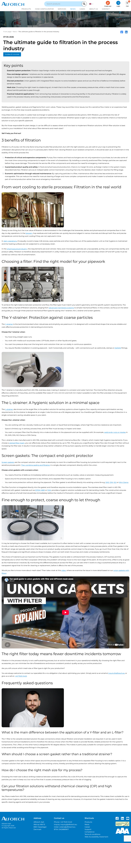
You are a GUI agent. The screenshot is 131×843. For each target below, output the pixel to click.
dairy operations (10, 241)
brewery (29, 233)
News (73, 9)
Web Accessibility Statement (96, 837)
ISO (115, 482)
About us (93, 9)
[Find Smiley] (122, 824)
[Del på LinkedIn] (126, 32)
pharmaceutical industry (17, 249)
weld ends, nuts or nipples (115, 432)
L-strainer (9, 409)
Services (62, 9)
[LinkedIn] (122, 818)
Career (87, 827)
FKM (49, 490)
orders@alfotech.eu (67, 827)
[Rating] (122, 831)
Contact (106, 9)
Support (88, 829)
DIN (111, 482)
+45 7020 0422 (21, 676)
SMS (107, 482)
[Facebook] (117, 818)
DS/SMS (118, 348)
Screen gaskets (8, 462)
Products (26, 9)
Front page (7, 32)
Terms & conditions (92, 834)
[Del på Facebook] (121, 32)
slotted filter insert (16, 443)
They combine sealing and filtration (35, 465)
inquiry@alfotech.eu (116, 673)
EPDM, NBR (40, 490)
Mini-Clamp (123, 482)
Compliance (89, 832)
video (63, 570)
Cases (82, 9)
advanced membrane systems (61, 308)
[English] (91, 4)
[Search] (84, 3)
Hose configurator (44, 9)
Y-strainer (9, 324)
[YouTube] (127, 818)
